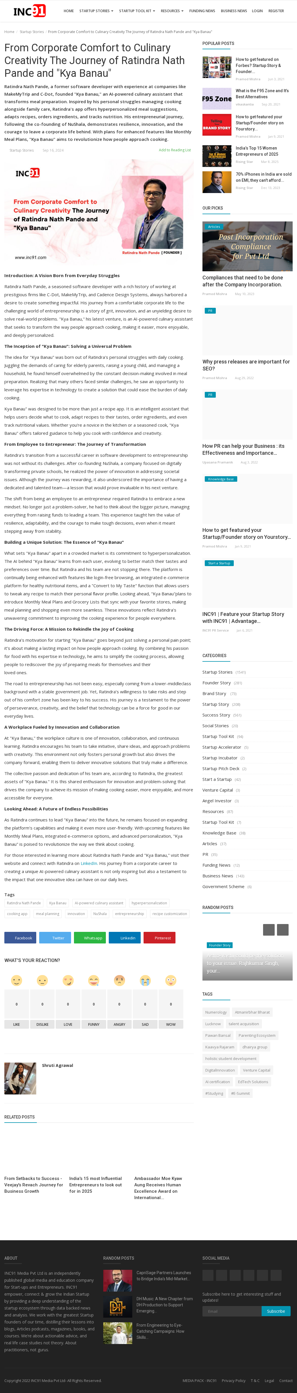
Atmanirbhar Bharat (252, 1012)
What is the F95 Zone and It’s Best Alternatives (262, 93)
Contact (286, 1380)
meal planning (47, 913)
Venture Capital (217, 790)
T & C (255, 1380)
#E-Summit (240, 1093)
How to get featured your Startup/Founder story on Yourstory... (260, 122)
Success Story (216, 715)
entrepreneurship (129, 913)
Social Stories (215, 725)
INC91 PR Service (215, 630)
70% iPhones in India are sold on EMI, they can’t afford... (264, 177)
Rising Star (244, 161)
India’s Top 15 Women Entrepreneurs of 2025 (257, 151)
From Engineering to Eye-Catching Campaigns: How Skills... (160, 1331)
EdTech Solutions (253, 1081)
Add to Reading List (174, 150)
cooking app (17, 913)
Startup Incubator (220, 758)
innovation (76, 913)
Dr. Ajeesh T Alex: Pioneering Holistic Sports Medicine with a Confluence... (242, 963)
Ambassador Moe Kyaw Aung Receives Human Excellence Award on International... (158, 1188)
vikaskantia (245, 104)
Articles (209, 843)
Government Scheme (223, 886)
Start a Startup (217, 779)
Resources (171, 10)
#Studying (214, 1093)
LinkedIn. (89, 863)
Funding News (202, 10)
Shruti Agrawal (57, 1065)
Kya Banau (57, 903)
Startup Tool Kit (135, 10)
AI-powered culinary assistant (99, 903)
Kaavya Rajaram (219, 1047)
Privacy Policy (234, 1380)
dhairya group (254, 1047)
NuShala (100, 913)
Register (276, 10)
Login (257, 10)
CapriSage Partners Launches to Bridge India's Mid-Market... (164, 1275)
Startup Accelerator (221, 747)
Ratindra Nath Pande (24, 903)
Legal (269, 1380)
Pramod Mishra (248, 79)
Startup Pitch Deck (220, 768)
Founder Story (216, 682)
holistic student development (230, 1058)
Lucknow (213, 1023)
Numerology (216, 1012)
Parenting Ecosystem (257, 1035)
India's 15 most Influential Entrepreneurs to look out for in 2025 (95, 1185)
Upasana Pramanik (217, 462)
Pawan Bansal (218, 1035)
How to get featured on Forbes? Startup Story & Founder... (258, 65)
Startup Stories (95, 10)
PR (205, 854)
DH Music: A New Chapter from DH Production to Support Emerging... (165, 1304)
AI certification (217, 1081)
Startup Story (215, 704)
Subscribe (276, 1311)
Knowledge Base (219, 833)
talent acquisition (244, 1023)
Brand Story (214, 693)
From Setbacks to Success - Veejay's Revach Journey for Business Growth (33, 1185)
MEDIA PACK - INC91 (200, 1380)
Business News (234, 10)
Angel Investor (217, 800)
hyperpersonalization (149, 903)
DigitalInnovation (220, 1070)
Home (69, 10)
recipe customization (170, 913)
